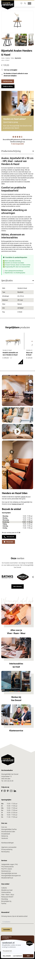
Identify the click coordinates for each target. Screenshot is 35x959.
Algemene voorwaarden (8, 847)
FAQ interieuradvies (7, 866)
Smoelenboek (5, 834)
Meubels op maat (6, 890)
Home (2, 58)
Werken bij (4, 836)
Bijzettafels (18, 58)
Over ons (4, 827)
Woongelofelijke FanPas (9, 829)
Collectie (7, 58)
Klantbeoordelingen (7, 843)
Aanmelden (6, 929)
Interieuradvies (6, 892)
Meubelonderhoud (7, 878)
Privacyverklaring (6, 849)
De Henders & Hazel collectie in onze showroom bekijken (16, 75)
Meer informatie (17, 586)
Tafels (12, 58)
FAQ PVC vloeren (6, 869)
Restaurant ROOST (7, 897)
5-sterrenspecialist (17, 144)
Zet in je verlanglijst (10, 70)
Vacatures (4, 838)
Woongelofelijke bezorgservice (11, 875)
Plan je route (9, 541)
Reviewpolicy (5, 852)
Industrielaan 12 (6, 776)
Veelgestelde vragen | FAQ (9, 864)
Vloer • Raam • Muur (7, 894)
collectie (23, 497)
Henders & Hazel (16, 504)
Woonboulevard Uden (8, 831)
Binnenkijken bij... (6, 901)
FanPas (3, 903)
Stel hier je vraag (7, 81)
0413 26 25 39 (10, 536)
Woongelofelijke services (9, 873)
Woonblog (4, 899)
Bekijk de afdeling (8, 86)
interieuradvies (17, 245)
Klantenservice (6, 871)
